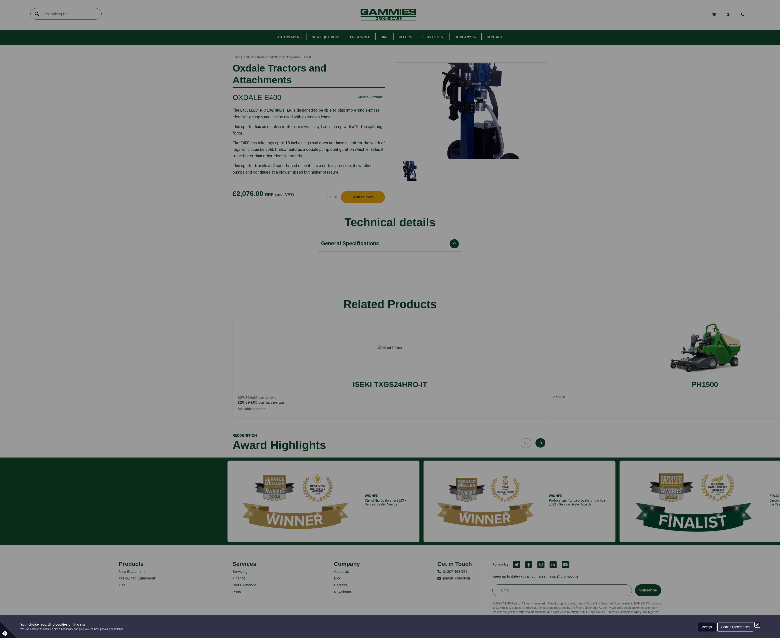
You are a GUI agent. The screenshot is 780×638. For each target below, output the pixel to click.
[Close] (757, 624)
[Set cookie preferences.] (8, 630)
